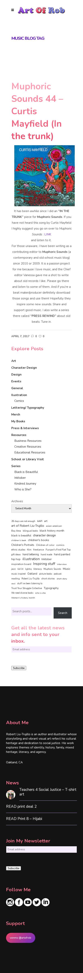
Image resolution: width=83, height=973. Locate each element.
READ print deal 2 (21, 806)
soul (13, 583)
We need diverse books (22, 592)
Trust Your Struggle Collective (26, 588)
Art (13, 361)
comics (60, 545)
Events (16, 381)
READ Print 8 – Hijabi (24, 819)
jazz (13, 569)
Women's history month (23, 597)
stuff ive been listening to (29, 583)
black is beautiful (21, 535)
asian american (54, 526)
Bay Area (16, 530)
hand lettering (31, 554)
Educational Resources (29, 452)
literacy (37, 569)
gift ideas (16, 554)
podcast (57, 573)
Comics (19, 401)
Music (66, 569)
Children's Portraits (22, 545)
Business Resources (28, 441)
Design (16, 375)
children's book (18, 540)
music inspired (18, 573)
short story (62, 578)
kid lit (20, 569)
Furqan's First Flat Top (58, 549)
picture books (45, 573)
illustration (31, 559)
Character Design (24, 368)
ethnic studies (18, 549)
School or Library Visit (27, 459)
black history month (52, 531)
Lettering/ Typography (27, 408)
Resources (18, 435)
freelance (38, 549)
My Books (18, 421)
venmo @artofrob (20, 938)
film (29, 549)
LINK (47, 234)
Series (16, 466)
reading (15, 578)
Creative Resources (27, 447)
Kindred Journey (25, 484)
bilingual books (30, 530)
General (17, 388)
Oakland (32, 574)
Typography (51, 588)
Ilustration (19, 395)
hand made (46, 554)
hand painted (62, 554)
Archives (17, 501)
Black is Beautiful (26, 472)
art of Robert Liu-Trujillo (27, 526)
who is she (40, 592)
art (45, 521)
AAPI (39, 521)
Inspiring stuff (44, 564)
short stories (48, 578)
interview (62, 564)
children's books (38, 540)
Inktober (20, 478)
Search (62, 613)
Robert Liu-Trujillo (30, 578)
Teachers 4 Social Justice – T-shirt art (47, 792)
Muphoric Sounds (52, 569)
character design (44, 535)
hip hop (16, 559)
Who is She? (22, 489)
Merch (15, 414)
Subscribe (19, 668)
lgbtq (28, 569)
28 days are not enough (23, 521)
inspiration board (21, 564)
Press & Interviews (25, 428)
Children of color (45, 545)
